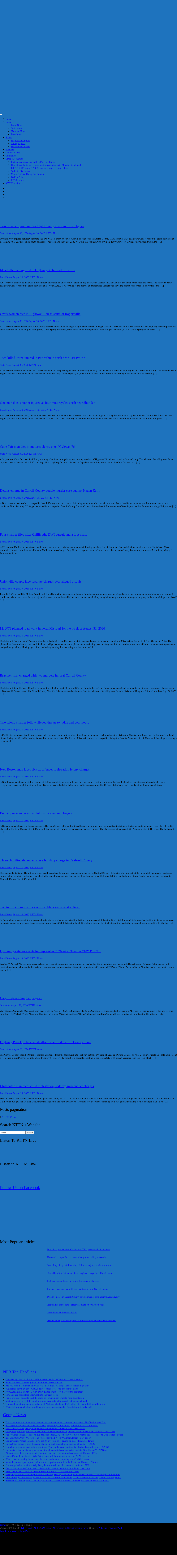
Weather (10, 149)
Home (8, 118)
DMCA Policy (18, 177)
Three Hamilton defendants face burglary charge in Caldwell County (46, 860)
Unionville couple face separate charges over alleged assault (40, 581)
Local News (16, 125)
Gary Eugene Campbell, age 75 (21, 998)
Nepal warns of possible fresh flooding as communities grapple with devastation (45, 1397)
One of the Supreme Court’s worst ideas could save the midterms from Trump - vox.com (48, 1468)
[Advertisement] (83, 57)
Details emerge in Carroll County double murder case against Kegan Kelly (50, 490)
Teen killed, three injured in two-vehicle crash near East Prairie (42, 358)
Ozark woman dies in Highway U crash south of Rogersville (40, 314)
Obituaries (11, 155)
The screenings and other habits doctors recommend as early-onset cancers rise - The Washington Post (56, 1422)
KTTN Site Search (14, 183)
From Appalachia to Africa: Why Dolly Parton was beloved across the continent (44, 1391)
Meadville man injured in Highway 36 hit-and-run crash (37, 270)
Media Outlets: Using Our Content (28, 174)
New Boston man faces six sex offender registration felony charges (45, 769)
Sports (9, 137)
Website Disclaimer (20, 171)
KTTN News (52, 233)
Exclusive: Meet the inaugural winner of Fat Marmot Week (34, 1382)
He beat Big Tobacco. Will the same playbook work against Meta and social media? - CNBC (50, 1443)
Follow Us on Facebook (20, 1187)
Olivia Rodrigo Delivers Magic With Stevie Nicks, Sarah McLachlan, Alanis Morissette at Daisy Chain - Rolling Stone (63, 1477)
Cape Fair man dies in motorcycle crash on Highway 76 (37, 446)
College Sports (18, 143)
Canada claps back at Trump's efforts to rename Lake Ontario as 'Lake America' (44, 1379)
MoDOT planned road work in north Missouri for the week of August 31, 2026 (52, 628)
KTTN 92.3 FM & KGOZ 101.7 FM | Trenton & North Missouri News (54, 1527)
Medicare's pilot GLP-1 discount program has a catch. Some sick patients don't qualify (48, 1400)
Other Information (14, 158)
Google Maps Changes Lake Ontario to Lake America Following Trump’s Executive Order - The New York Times (60, 1431)
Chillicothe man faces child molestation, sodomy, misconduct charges (47, 1086)
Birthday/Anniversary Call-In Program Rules (33, 161)
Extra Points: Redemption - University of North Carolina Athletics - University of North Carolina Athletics (57, 1480)
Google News (14, 1414)
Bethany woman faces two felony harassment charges (36, 813)
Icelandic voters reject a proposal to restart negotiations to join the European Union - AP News (52, 1462)
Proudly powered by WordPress (15, 1530)
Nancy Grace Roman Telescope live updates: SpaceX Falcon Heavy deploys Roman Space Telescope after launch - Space (64, 1434)
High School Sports (20, 140)
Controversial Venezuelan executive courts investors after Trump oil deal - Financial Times (50, 1440)
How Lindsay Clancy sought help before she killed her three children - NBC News (45, 1428)
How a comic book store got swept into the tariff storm (32, 1394)
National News (18, 131)
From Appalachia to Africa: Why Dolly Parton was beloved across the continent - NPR (47, 1465)
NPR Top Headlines (19, 1372)
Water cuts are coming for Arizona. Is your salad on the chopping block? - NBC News (47, 1459)
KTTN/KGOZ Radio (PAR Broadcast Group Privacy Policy (39, 168)
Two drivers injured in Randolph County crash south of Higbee (42, 226)
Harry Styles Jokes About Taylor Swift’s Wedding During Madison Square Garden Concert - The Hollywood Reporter (63, 1474)
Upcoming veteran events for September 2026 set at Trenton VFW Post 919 (50, 951)
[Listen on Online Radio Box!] (18, 1156)
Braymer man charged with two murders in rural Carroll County (43, 675)
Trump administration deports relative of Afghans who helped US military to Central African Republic (55, 1403)
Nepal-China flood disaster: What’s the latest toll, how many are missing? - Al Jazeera (47, 1456)
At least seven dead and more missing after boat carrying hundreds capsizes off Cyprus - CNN (51, 1453)
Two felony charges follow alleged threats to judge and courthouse (44, 722)
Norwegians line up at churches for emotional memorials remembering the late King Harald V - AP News (56, 1449)
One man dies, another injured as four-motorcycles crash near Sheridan (47, 402)
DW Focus (102, 1527)
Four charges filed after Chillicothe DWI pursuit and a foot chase (43, 534)
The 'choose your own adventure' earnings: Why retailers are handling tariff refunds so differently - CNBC (57, 1446)
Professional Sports (20, 146)
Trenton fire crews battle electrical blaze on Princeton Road (40, 907)
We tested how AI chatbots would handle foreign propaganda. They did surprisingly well (49, 1406)
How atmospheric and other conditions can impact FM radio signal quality (47, 164)
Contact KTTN (13, 152)
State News (16, 128)
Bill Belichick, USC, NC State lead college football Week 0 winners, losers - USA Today (48, 1437)
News (8, 121)
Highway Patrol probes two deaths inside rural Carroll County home (45, 1042)
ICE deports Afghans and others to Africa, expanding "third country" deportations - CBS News (52, 1425)
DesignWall (116, 1527)
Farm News (16, 134)
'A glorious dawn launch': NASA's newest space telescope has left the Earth (42, 1388)
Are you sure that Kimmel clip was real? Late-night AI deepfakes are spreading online (47, 1385)
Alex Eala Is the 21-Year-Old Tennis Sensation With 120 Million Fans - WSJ (42, 1471)
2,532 (9, 1117)
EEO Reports (17, 180)
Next (15, 1117)
